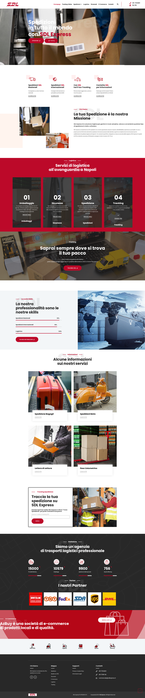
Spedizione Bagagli (44, 414)
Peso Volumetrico (88, 468)
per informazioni (104, 87)
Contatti (111, 4)
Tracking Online (67, 4)
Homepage (57, 4)
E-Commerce (103, 4)
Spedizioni (77, 4)
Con (75, 85)
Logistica (86, 4)
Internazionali (57, 87)
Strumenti (94, 4)
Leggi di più (38, 417)
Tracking (52, 40)
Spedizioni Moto (88, 414)
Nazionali (32, 87)
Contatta (100, 85)
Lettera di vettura (43, 468)
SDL (40, 85)
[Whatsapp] (35, 677)
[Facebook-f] (31, 677)
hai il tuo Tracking (82, 87)
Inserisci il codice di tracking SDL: (40, 514)
